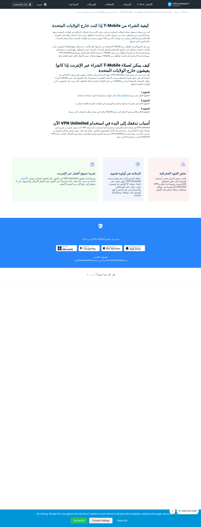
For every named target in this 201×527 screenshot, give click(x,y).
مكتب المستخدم (21, 4)
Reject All (122, 520)
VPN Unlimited (122, 95)
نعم (93, 275)
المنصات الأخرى (100, 257)
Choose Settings (100, 520)
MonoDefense (86, 260)
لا (87, 275)
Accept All (79, 520)
